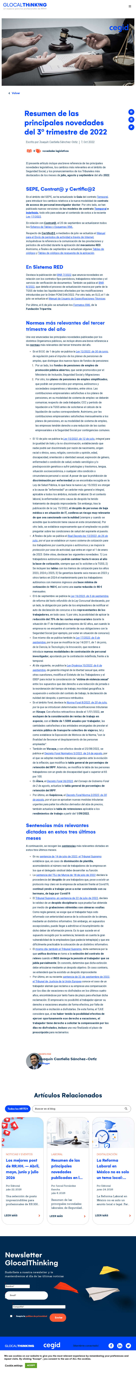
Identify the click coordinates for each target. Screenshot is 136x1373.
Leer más (10, 1215)
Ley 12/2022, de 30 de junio (92, 351)
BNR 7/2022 (64, 274)
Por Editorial (13, 1185)
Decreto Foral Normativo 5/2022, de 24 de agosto (73, 753)
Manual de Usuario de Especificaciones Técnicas (77, 298)
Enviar (59, 1317)
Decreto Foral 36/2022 (60, 781)
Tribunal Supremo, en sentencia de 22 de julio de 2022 (66, 898)
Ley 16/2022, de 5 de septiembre (89, 596)
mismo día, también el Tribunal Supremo (58, 949)
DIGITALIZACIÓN (107, 1154)
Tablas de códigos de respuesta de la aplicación (66, 253)
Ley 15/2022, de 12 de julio (79, 438)
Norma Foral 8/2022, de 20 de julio (87, 702)
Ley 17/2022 (33, 216)
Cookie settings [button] (14, 1365)
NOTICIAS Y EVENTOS (19, 1154)
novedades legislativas (55, 151)
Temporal (102, 196)
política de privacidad (36, 1316)
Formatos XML (82, 305)
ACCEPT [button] (31, 1365)
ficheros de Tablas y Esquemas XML (51, 227)
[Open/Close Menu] (130, 6)
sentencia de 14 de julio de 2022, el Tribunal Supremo (71, 856)
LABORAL (57, 1154)
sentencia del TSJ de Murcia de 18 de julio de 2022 (66, 875)
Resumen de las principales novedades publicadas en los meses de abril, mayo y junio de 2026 (67, 1177)
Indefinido (32, 212)
